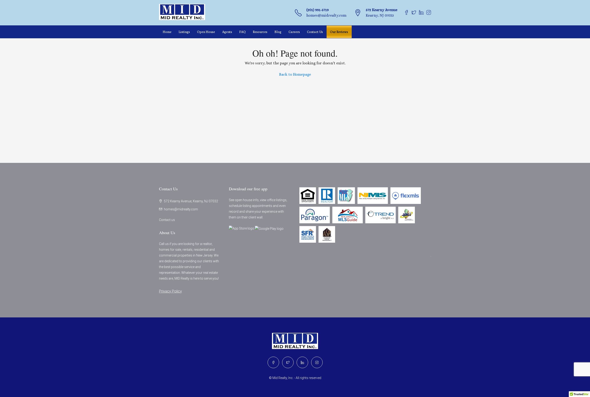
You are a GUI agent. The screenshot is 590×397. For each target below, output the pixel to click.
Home (167, 32)
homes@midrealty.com (326, 15)
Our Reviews (339, 32)
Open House (206, 32)
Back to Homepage (295, 74)
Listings (184, 32)
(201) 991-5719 (317, 10)
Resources (260, 32)
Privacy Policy (170, 291)
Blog (277, 32)
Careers (294, 32)
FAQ (242, 32)
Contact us (167, 220)
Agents (227, 32)
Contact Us (315, 32)
